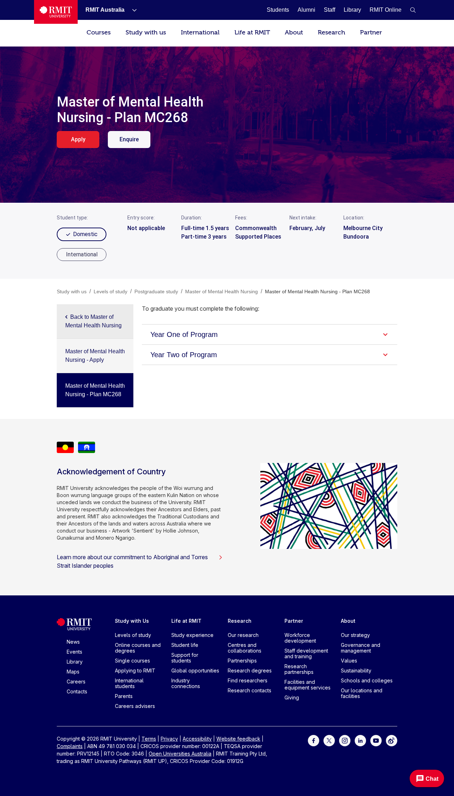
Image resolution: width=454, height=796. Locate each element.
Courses (99, 32)
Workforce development (300, 638)
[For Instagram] (344, 740)
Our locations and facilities (361, 693)
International (200, 32)
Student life (184, 645)
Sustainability (356, 670)
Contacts (77, 691)
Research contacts (249, 690)
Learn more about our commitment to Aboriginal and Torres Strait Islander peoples (132, 561)
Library (75, 662)
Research (331, 32)
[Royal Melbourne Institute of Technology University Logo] (56, 12)
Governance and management (360, 648)
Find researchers (247, 680)
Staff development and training (306, 653)
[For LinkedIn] (360, 740)
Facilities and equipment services (307, 685)
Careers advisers (135, 706)
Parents (124, 696)
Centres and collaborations (244, 648)
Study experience (192, 635)
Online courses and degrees (138, 648)
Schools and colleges (367, 680)
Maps (73, 672)
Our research (243, 635)
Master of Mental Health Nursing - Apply (95, 355)
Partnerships (242, 661)
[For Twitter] (329, 740)
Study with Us (132, 621)
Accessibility (197, 739)
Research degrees (250, 670)
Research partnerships (299, 669)
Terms (149, 739)
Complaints (70, 746)
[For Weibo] (391, 740)
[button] (413, 10)
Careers (76, 681)
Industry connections (185, 683)
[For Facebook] (313, 740)
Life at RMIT (252, 32)
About (294, 32)
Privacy (169, 739)
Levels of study (133, 635)
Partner (371, 32)
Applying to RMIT (135, 670)
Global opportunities (195, 670)
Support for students (184, 658)
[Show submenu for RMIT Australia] (132, 10)
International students (129, 683)
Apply (78, 139)
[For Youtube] (376, 740)
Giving (291, 697)
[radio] (81, 254)
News (73, 642)
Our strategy (355, 635)
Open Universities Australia (180, 754)
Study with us (146, 32)
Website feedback (238, 739)
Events (74, 652)
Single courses (132, 661)
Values (349, 661)
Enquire (129, 139)
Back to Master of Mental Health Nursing (93, 321)
